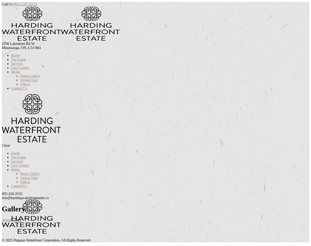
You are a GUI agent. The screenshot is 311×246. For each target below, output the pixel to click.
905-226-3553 (25, 4)
